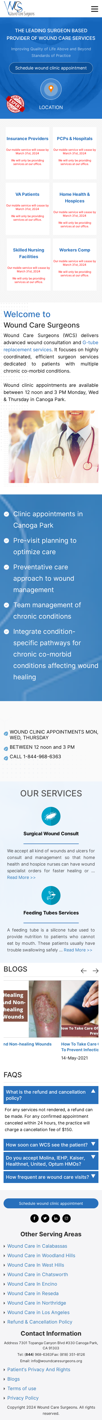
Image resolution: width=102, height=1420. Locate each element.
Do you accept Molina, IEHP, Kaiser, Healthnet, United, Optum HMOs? (45, 1161)
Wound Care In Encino (32, 1284)
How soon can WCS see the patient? (47, 1145)
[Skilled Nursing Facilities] (29, 264)
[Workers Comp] (75, 264)
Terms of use (21, 1388)
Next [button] (96, 970)
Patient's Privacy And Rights (38, 1369)
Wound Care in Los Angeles (38, 1312)
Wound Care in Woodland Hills (41, 1255)
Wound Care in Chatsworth (37, 1274)
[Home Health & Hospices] (75, 209)
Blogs (13, 1379)
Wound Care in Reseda (33, 1293)
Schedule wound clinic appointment (51, 67)
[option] (51, 1022)
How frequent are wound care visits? (47, 1177)
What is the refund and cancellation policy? (46, 1095)
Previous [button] (84, 970)
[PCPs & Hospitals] (75, 153)
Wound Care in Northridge (36, 1303)
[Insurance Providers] (27, 153)
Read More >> (21, 877)
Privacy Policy (23, 1398)
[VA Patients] (27, 209)
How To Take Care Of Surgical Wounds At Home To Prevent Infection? (51, 1047)
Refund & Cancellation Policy (39, 1322)
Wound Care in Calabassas (37, 1246)
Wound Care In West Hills (35, 1265)
